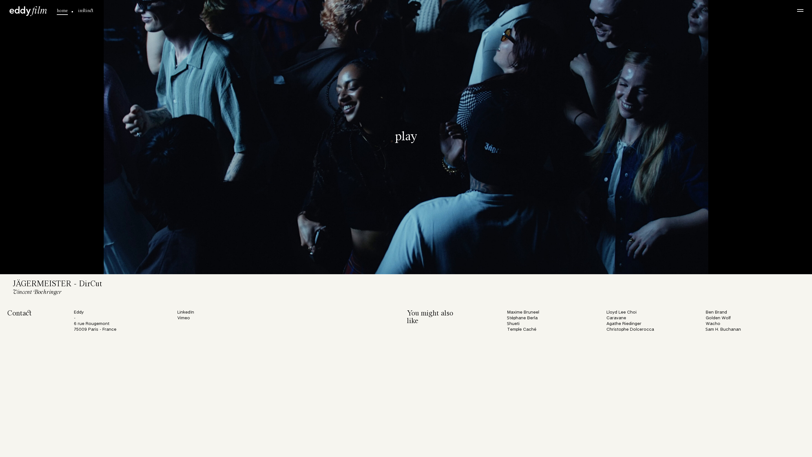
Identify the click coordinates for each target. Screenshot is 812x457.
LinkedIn (185, 312)
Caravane (616, 318)
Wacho (713, 324)
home (62, 11)
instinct (85, 11)
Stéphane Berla (522, 318)
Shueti (513, 324)
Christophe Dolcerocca (630, 330)
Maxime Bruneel (523, 312)
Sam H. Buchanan (723, 330)
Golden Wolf (718, 318)
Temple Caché (521, 330)
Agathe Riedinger (623, 324)
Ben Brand (716, 312)
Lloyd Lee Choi (621, 312)
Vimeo (183, 318)
